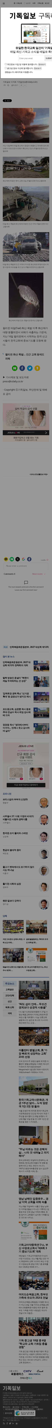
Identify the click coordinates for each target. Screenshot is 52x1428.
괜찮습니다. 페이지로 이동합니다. (19, 72)
